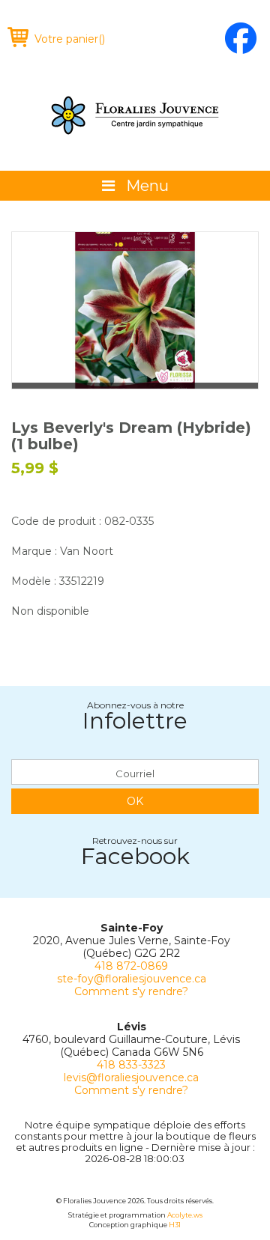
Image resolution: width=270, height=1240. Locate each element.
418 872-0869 (131, 966)
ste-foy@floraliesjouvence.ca (131, 978)
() (69, 39)
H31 (175, 1225)
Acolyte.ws (184, 1215)
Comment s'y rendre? (131, 991)
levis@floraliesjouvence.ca (131, 1077)
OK (135, 801)
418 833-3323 (131, 1065)
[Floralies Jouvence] (135, 115)
